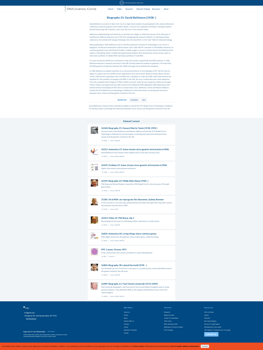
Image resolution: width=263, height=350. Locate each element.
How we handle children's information (184, 346)
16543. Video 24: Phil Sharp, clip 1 (117, 218)
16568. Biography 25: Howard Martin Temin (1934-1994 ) (129, 128)
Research (129, 9)
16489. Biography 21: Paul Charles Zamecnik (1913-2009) (129, 284)
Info (143, 100)
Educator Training (143, 9)
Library (206, 315)
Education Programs (130, 330)
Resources (156, 9)
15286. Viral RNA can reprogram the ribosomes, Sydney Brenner (132, 199)
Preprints (207, 318)
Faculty (126, 333)
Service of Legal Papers (212, 324)
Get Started (51, 331)
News (125, 318)
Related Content (131, 121)
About (166, 9)
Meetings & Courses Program (173, 327)
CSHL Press (168, 321)
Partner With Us (129, 321)
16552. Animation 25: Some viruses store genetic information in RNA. (135, 149)
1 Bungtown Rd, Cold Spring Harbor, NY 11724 (40, 316)
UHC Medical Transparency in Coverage (217, 330)
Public (119, 9)
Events (126, 315)
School (110, 9)
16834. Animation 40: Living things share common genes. (129, 233)
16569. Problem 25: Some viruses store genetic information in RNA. (134, 165)
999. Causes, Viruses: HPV (114, 249)
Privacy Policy (138, 346)
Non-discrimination (210, 321)
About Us (127, 312)
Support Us (211, 334)
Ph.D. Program (168, 330)
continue (205, 346)
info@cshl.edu (29, 313)
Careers (126, 324)
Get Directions (31, 319)
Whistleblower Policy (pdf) (212, 327)
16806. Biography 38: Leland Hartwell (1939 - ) (124, 265)
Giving (126, 327)
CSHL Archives (209, 312)
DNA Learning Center (171, 324)
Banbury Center (169, 315)
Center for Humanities (171, 318)
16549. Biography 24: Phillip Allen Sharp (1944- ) (124, 181)
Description (122, 100)
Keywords (134, 100)
